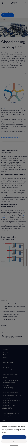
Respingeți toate (14, 441)
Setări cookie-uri (14, 445)
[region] (14, 435)
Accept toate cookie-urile (14, 437)
